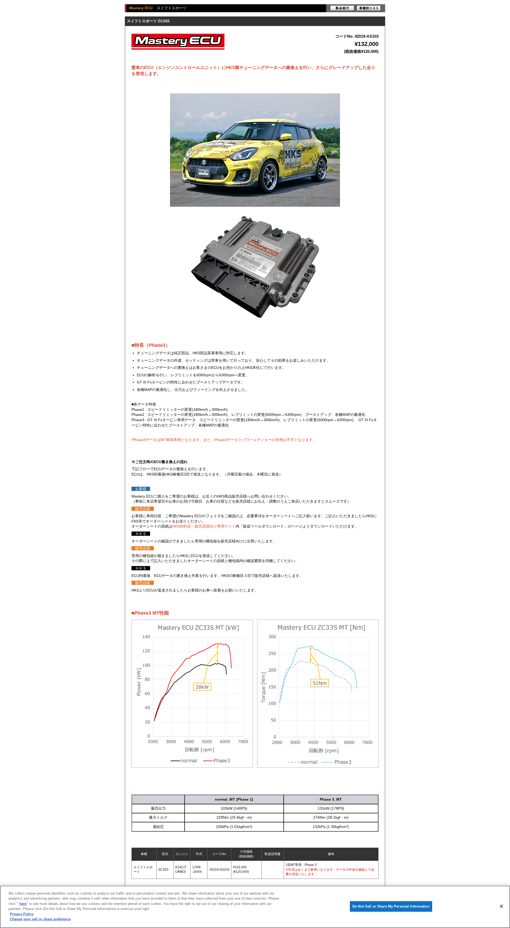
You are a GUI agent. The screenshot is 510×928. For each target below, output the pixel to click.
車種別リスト (369, 8)
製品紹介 (342, 8)
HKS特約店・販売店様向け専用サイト (204, 526)
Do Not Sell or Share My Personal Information (391, 906)
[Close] (501, 906)
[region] (255, 907)
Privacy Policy (21, 914)
